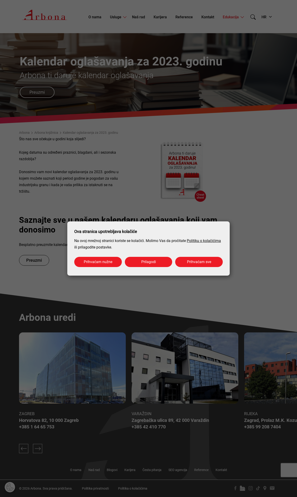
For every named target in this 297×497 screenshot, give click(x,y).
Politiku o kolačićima (204, 241)
